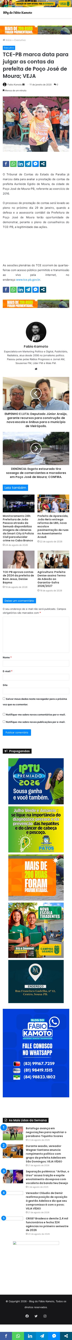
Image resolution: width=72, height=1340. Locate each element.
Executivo (20, 40)
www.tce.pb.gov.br (28, 279)
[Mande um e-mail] (23, 84)
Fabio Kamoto (15, 84)
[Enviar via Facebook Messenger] (35, 164)
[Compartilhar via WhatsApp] (13, 164)
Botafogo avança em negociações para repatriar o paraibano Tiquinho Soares (46, 1132)
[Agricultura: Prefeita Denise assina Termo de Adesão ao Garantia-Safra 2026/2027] (53, 559)
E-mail (7, 671)
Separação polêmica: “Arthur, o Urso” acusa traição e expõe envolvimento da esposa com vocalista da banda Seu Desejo (47, 1177)
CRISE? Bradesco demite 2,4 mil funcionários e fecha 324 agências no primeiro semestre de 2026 (47, 1224)
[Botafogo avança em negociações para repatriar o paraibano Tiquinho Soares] (13, 1133)
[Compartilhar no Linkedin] (21, 164)
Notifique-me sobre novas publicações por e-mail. (35, 721)
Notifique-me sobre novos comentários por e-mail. (36, 714)
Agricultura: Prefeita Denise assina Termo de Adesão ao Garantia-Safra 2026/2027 (51, 579)
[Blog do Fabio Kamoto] (17, 12)
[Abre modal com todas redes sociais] (43, 164)
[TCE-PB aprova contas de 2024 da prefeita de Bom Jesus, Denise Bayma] (19, 559)
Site (5, 685)
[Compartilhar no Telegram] (28, 164)
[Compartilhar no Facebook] (6, 164)
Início (8, 40)
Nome (7, 657)
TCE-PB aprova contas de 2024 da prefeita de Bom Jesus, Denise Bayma (18, 577)
